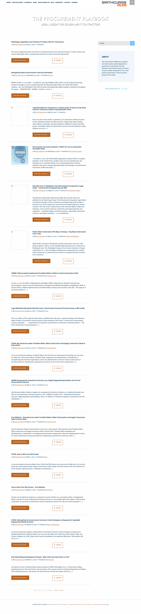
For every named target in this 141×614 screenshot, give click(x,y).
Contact (67, 2)
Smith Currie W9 (44, 2)
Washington (36, 604)
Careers (74, 2)
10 (49, 590)
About (8, 2)
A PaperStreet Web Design (99, 604)
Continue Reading (20, 60)
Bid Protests (49, 490)
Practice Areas (17, 2)
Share (58, 60)
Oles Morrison (19, 44)
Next (56, 590)
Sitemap (89, 604)
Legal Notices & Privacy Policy (77, 604)
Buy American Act (50, 276)
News (35, 2)
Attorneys (28, 2)
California (44, 604)
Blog (52, 2)
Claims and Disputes (72, 236)
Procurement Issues (75, 151)
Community (59, 2)
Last (61, 590)
